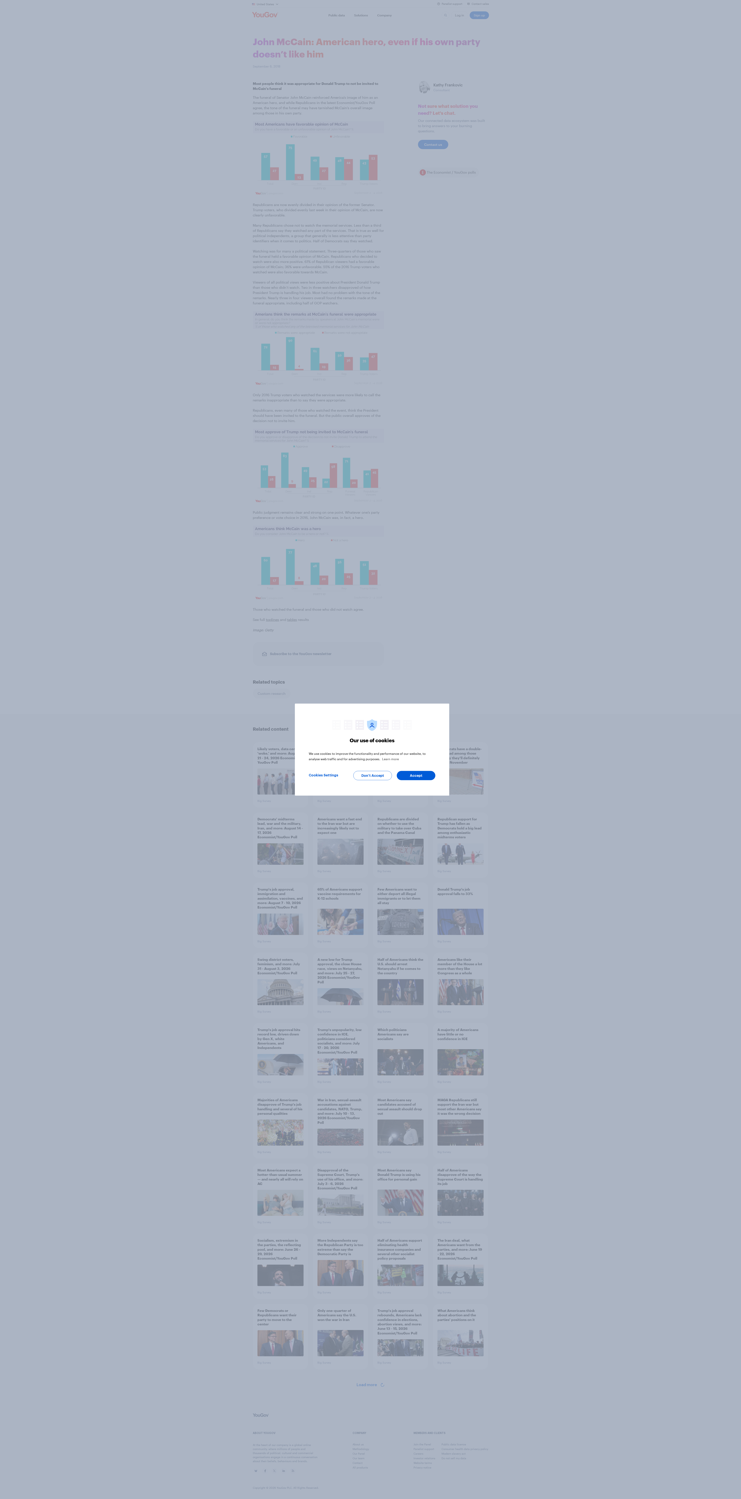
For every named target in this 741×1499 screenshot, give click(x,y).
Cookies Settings (323, 775)
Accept (416, 775)
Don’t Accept (372, 775)
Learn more (390, 759)
